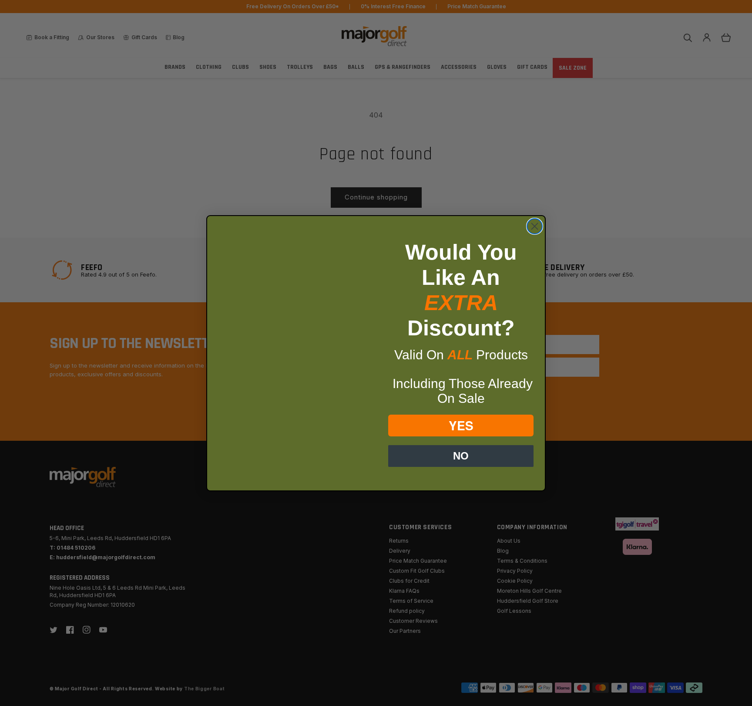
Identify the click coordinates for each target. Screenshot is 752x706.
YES (461, 425)
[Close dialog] (534, 226)
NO (461, 456)
